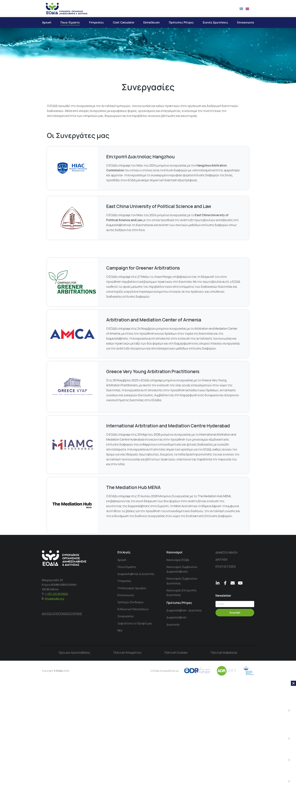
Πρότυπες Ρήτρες (179, 603)
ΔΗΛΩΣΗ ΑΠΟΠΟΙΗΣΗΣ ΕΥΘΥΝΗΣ (62, 613)
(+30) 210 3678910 (56, 594)
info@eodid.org (54, 598)
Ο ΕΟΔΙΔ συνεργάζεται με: (164, 670)
